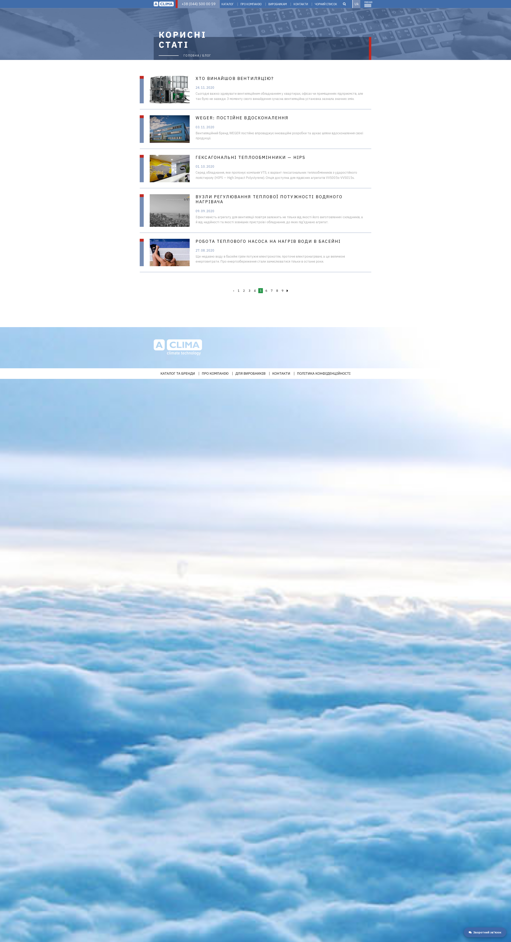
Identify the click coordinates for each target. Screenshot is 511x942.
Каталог (228, 4)
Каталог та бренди (177, 373)
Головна (191, 55)
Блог (206, 55)
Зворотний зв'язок (487, 932)
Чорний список (326, 4)
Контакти (301, 4)
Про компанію (251, 4)
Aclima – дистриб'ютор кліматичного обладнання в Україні (164, 4)
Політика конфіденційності (324, 373)
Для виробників (250, 373)
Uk (357, 4)
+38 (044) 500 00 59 (199, 4)
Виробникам (277, 4)
